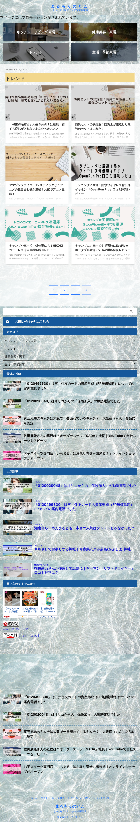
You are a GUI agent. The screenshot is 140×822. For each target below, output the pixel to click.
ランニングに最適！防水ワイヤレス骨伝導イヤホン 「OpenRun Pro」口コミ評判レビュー (103, 189)
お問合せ (62, 798)
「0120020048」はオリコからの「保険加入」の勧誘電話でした (72, 401)
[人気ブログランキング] (11, 625)
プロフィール (47, 798)
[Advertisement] (70, 665)
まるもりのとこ (70, 6)
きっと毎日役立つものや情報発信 (70, 811)
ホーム (34, 798)
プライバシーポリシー (81, 798)
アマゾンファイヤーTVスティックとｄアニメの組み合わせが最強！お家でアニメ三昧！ (37, 189)
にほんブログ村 (29, 636)
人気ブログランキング (15, 628)
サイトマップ (102, 798)
